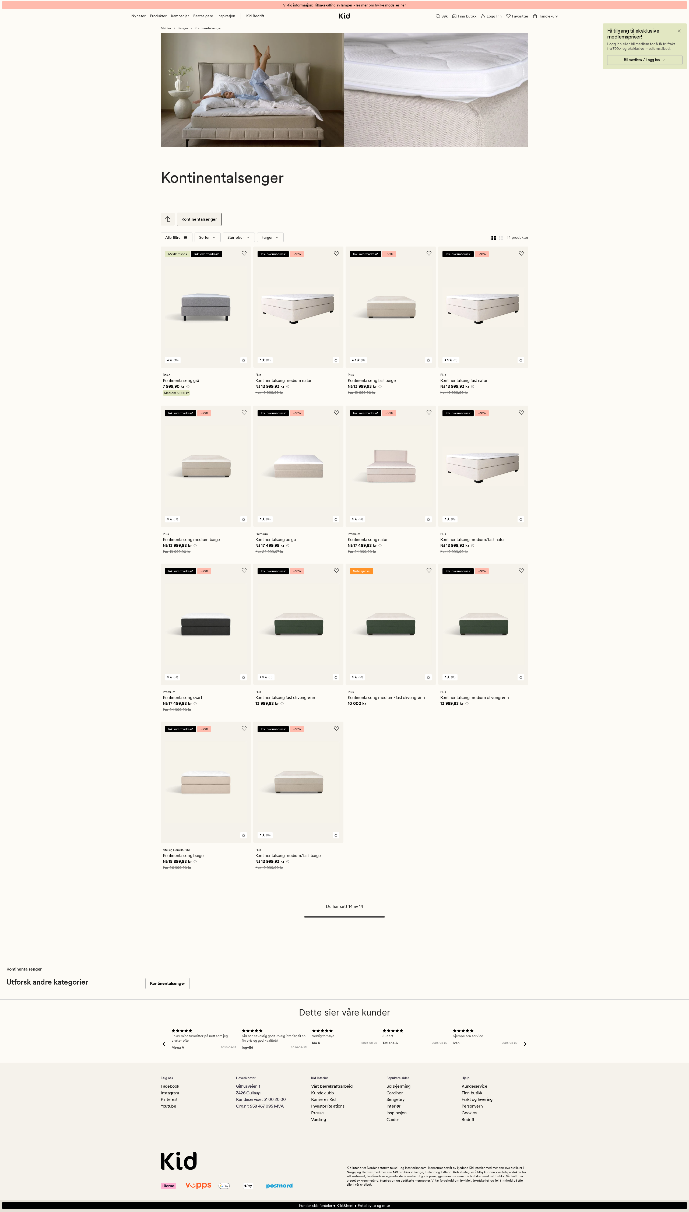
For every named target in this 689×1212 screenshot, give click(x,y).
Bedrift (468, 1119)
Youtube (168, 1106)
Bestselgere (203, 16)
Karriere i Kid (323, 1099)
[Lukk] (679, 31)
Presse (317, 1112)
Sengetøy (395, 1099)
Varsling (318, 1119)
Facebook (170, 1086)
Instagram (170, 1092)
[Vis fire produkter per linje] (493, 237)
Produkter (158, 16)
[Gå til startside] (344, 16)
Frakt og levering (477, 1099)
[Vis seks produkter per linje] (501, 237)
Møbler (166, 28)
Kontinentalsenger (199, 219)
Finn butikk (472, 1092)
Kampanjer (180, 16)
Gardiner (394, 1092)
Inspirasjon (226, 16)
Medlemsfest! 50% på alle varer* (344, 5)
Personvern (472, 1106)
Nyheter (138, 16)
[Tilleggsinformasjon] (187, 387)
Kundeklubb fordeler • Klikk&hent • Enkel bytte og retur (344, 1205)
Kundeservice (474, 1086)
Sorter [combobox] (204, 237)
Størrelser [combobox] (235, 237)
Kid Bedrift (255, 16)
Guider (392, 1119)
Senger (183, 28)
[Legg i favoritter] (244, 254)
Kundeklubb (322, 1092)
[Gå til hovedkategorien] (168, 219)
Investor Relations (327, 1106)
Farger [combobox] (267, 237)
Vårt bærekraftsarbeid (331, 1086)
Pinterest (169, 1099)
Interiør (393, 1106)
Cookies (469, 1112)
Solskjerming (398, 1086)
